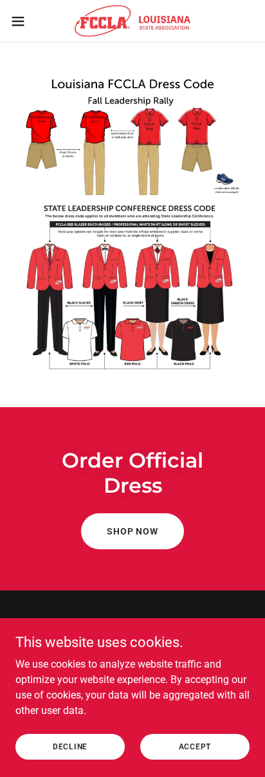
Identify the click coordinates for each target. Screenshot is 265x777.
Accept (195, 746)
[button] (24, 21)
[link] (132, 21)
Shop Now (132, 531)
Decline (70, 746)
